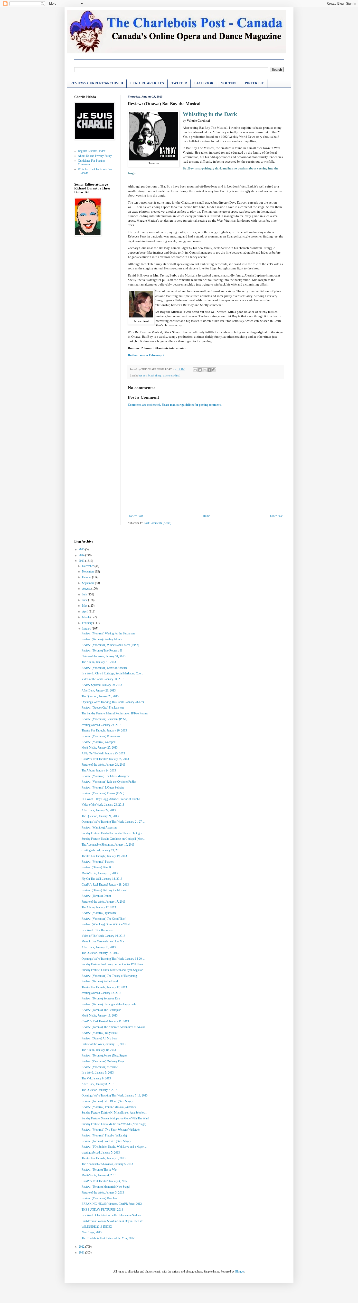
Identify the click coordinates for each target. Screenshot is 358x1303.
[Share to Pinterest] (213, 369)
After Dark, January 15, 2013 (99, 947)
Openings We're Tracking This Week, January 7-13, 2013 (115, 1095)
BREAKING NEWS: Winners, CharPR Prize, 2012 (112, 1203)
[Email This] (195, 369)
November (88, 571)
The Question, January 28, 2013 (100, 696)
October (87, 577)
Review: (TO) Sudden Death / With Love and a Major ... (114, 1146)
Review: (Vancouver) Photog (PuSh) (103, 793)
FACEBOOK (204, 83)
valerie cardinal (171, 375)
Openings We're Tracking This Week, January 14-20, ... (113, 958)
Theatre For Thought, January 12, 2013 (104, 987)
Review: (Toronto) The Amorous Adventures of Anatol (113, 1027)
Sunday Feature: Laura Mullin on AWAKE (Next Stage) (114, 1124)
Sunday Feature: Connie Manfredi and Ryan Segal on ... (114, 970)
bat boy (143, 375)
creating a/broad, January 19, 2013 (101, 850)
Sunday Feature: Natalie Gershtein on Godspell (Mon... (113, 838)
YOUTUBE (229, 83)
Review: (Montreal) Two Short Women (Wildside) (111, 1129)
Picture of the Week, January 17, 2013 (103, 901)
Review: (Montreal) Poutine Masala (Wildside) (109, 1107)
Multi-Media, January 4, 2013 (99, 1175)
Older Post (276, 516)
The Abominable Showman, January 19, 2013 (108, 844)
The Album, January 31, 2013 (99, 662)
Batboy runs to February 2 (146, 355)
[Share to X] (204, 369)
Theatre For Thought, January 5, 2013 (103, 1158)
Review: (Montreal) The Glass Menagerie (106, 776)
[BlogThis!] (200, 369)
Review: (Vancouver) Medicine (100, 1067)
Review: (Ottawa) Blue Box (98, 867)
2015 (82, 549)
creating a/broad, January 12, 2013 (101, 993)
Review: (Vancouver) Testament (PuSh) (104, 719)
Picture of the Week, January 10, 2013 (103, 1044)
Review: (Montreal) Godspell (98, 742)
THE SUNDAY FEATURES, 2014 (102, 1209)
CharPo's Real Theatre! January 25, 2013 (105, 759)
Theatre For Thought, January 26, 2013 (104, 730)
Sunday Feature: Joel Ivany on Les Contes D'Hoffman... (114, 964)
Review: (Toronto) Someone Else (101, 998)
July (85, 594)
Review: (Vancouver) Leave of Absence (104, 668)
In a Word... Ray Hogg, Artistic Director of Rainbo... (112, 799)
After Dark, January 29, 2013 (99, 690)
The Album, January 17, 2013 (99, 907)
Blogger (239, 1271)
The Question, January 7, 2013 (99, 1090)
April (85, 611)
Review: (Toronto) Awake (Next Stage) (104, 1055)
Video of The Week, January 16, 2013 (103, 936)
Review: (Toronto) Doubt (96, 896)
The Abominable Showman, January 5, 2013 (107, 1164)
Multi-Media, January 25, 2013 (100, 747)
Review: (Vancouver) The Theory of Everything (109, 975)
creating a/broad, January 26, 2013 (101, 725)
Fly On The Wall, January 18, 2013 (102, 878)
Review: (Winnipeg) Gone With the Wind (106, 924)
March (86, 617)
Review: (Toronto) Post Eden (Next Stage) (106, 1141)
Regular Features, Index (91, 151)
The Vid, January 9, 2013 (96, 1078)
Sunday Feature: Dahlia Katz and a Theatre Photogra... (113, 833)
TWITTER (179, 83)
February (87, 623)
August (86, 588)
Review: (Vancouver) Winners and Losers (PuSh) (110, 645)
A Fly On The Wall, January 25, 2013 (103, 753)
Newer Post (136, 516)
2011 (82, 1252)
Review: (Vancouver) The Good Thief (103, 918)
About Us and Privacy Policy (95, 156)
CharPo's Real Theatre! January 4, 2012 (104, 1181)
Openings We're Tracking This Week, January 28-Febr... (114, 702)
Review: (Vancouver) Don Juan (100, 1198)
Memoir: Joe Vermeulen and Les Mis (103, 941)
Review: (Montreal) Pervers (98, 861)
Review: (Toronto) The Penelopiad (101, 1010)
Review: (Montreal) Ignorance (99, 913)
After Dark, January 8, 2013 (98, 1084)
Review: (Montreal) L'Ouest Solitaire (103, 787)
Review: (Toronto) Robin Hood (100, 981)
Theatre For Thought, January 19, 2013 (104, 856)
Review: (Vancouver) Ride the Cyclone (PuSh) (109, 781)
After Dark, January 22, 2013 (99, 810)
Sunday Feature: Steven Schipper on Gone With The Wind (115, 1118)
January (87, 628)
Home (206, 516)
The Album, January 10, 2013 (99, 1050)
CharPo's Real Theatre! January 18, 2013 (105, 884)
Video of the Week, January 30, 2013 (103, 679)
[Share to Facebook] (209, 369)
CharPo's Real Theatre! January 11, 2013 (105, 1021)
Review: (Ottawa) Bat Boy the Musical (104, 890)
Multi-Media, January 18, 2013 (100, 873)
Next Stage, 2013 (92, 1232)
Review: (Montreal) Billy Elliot (99, 1033)
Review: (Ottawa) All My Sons (100, 1038)
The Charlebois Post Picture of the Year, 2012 (108, 1238)
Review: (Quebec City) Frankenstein (103, 707)
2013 (82, 561)
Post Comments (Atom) (157, 523)
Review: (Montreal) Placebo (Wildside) (104, 1135)
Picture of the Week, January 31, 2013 (103, 656)
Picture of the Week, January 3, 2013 (103, 1192)
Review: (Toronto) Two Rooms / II (102, 650)
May (85, 605)
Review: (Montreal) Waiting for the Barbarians (108, 633)
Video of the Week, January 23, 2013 (103, 804)
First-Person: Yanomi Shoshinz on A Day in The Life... (113, 1221)
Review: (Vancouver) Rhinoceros (101, 736)
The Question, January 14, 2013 (100, 953)
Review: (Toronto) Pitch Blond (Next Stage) (107, 1101)
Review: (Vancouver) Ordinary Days (103, 1061)
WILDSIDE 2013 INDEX (97, 1226)
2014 (82, 555)
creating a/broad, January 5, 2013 (101, 1152)
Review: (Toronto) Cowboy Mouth (102, 639)
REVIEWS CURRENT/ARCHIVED (96, 83)
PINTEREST (254, 83)
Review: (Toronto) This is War (99, 1169)
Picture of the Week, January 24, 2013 (103, 764)
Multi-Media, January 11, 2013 (100, 1015)
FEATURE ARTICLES (147, 83)
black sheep (154, 375)
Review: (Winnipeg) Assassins (99, 827)
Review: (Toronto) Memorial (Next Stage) (106, 1186)
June (85, 600)
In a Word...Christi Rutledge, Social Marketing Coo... (112, 673)
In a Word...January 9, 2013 (98, 1072)
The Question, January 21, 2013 (100, 816)
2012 (82, 1246)
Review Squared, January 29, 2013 (102, 685)
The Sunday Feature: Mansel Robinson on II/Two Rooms (115, 713)
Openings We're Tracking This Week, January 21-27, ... (113, 821)
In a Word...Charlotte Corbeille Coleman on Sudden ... (113, 1215)
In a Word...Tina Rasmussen (98, 930)
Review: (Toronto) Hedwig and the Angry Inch (109, 1004)
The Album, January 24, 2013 (99, 770)
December (88, 566)
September (88, 583)
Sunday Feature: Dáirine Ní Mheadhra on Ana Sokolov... (114, 1112)
